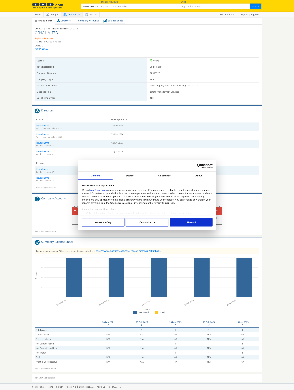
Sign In (244, 14)
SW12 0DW (41, 49)
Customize (145, 222)
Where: (184, 2)
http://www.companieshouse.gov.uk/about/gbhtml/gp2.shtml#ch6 (128, 250)
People (54, 14)
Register (255, 14)
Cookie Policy (38, 387)
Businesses (74, 14)
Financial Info (45, 20)
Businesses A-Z (86, 387)
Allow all (191, 222)
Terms (50, 387)
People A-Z (71, 387)
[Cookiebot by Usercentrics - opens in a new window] (199, 165)
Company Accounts (88, 20)
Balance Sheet (115, 20)
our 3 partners (98, 190)
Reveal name (42, 125)
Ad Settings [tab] (164, 175)
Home (38, 14)
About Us (101, 387)
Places (93, 14)
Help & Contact (228, 14)
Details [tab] (130, 175)
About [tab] (198, 175)
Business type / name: (109, 2)
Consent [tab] (95, 175)
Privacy (59, 387)
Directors (66, 20)
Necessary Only (103, 222)
